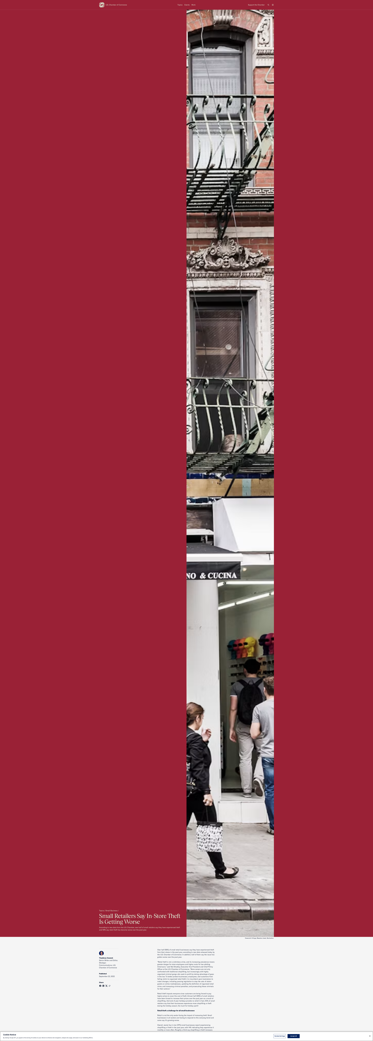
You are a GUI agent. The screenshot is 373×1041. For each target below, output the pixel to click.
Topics (180, 5)
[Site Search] (268, 5)
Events (187, 5)
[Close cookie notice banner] (370, 1036)
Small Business (111, 910)
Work (193, 5)
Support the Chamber (256, 5)
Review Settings (280, 1036)
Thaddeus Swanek (106, 958)
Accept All (293, 1036)
